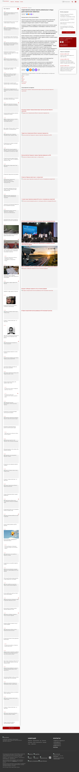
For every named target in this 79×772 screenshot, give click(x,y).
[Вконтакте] (36, 758)
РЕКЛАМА (55, 747)
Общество (29, 7)
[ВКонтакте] (27, 14)
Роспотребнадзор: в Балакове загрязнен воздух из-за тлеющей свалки (67, 27)
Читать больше (68, 32)
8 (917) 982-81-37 (64, 44)
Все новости (7, 8)
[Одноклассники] (28, 14)
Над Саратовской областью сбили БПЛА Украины (67, 23)
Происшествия (36, 740)
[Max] (60, 42)
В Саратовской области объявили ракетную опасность (67, 20)
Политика (44, 740)
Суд (40, 740)
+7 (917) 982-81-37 (57, 742)
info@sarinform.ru (64, 45)
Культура (44, 742)
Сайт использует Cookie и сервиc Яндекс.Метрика (11, 767)
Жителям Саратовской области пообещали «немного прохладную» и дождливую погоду (67, 15)
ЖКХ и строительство (37, 742)
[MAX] (31, 14)
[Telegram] (30, 14)
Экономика (30, 742)
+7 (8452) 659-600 (57, 743)
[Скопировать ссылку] (33, 14)
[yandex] (33, 761)
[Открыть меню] (75, 1)
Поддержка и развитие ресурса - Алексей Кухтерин (58, 758)
